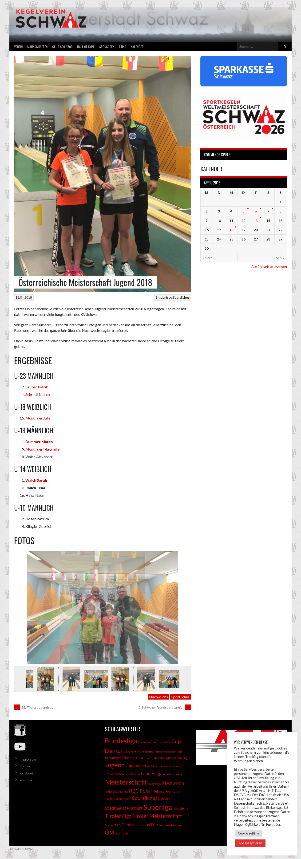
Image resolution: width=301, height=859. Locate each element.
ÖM (109, 832)
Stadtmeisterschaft (124, 808)
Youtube (26, 780)
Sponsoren (106, 46)
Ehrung (129, 751)
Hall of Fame (86, 46)
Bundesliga (121, 741)
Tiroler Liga (118, 816)
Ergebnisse (164, 297)
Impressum (28, 759)
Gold (139, 758)
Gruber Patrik (36, 387)
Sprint (164, 798)
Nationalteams (113, 791)
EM (137, 751)
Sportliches (181, 297)
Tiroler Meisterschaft (157, 816)
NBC (125, 791)
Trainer (109, 825)
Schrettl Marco (37, 394)
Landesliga (151, 773)
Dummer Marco (39, 441)
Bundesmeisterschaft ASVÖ (154, 742)
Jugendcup (136, 765)
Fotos (157, 751)
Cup (176, 741)
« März (207, 258)
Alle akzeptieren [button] (250, 843)
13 (256, 221)
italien (147, 758)
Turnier (128, 824)
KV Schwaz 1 (173, 766)
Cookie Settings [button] (249, 833)
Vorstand (141, 825)
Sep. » (280, 258)
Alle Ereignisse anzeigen (269, 267)
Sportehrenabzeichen (118, 798)
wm (151, 824)
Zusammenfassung (169, 825)
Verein (18, 46)
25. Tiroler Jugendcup (34, 707)
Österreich (121, 833)
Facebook (27, 773)
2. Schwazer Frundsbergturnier (164, 707)
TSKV (118, 825)
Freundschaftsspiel (120, 757)
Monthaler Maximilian (43, 449)
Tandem (180, 808)
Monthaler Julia (38, 418)
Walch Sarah (36, 480)
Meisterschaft (126, 782)
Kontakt (26, 766)
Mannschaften (37, 46)
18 (231, 230)
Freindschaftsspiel (172, 751)
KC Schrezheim (156, 766)
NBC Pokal (140, 791)
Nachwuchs (158, 697)
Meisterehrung (172, 774)
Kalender (137, 46)
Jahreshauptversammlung (169, 758)
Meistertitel (154, 783)
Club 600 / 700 (62, 46)
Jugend (115, 765)
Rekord (159, 791)
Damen (114, 750)
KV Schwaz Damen (129, 774)
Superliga (157, 807)
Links (122, 46)
